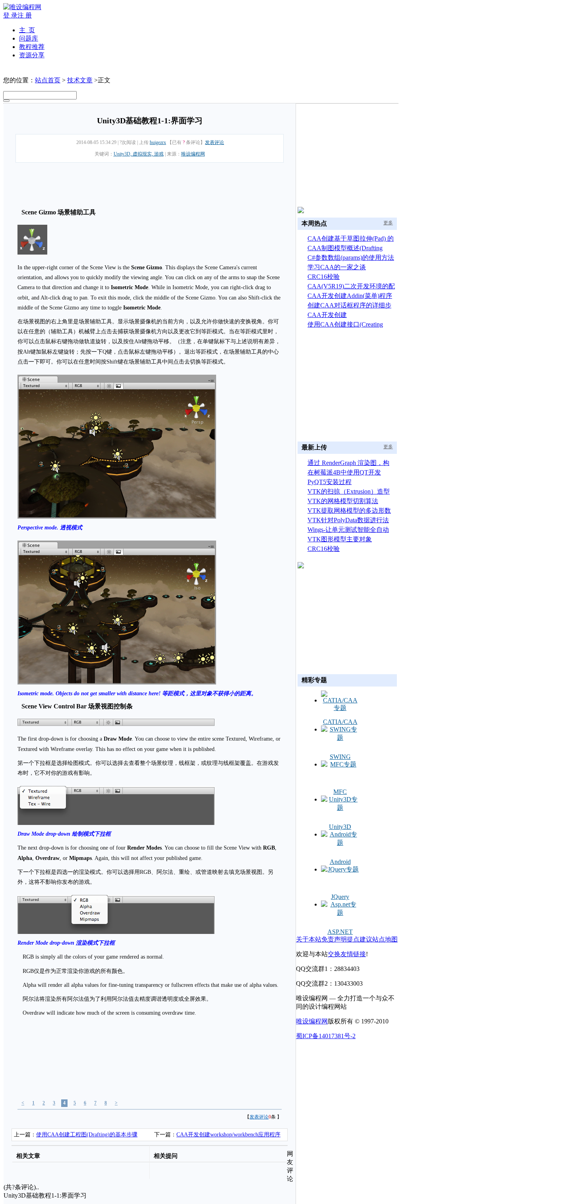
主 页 (27, 30)
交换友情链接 (347, 954)
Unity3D (340, 826)
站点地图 (385, 939)
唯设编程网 (193, 154)
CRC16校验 (323, 276)
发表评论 (214, 142)
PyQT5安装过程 (329, 481)
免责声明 (334, 939)
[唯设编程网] (22, 7)
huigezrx (158, 142)
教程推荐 (31, 46)
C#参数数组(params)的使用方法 (350, 257)
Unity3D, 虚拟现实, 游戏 (139, 154)
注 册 (24, 15)
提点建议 (359, 939)
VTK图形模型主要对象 (339, 539)
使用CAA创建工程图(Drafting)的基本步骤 (86, 1135)
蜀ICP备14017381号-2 (326, 1036)
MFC (340, 791)
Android (340, 861)
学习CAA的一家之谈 (336, 267)
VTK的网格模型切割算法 (342, 501)
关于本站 (308, 939)
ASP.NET (340, 931)
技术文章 (80, 80)
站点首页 (47, 80)
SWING (340, 756)
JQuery (340, 896)
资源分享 (31, 55)
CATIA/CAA (340, 721)
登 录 (10, 15)
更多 (388, 223)
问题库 (28, 38)
